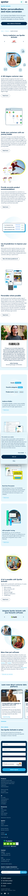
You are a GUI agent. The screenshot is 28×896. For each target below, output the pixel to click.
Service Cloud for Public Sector (7, 783)
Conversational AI (5, 799)
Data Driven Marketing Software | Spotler (4, 2)
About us (3, 822)
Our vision (3, 797)
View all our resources (6, 817)
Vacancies (3, 834)
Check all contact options (6, 863)
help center (24, 667)
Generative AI (4, 800)
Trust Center (4, 837)
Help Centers (4, 814)
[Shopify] (14, 616)
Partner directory (4, 828)
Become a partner (5, 830)
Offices (2, 824)
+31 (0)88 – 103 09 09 (5, 853)
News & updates (4, 825)
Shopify (14, 616)
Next (23, 41)
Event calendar (4, 813)
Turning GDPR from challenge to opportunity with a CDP (12, 704)
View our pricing (4, 789)
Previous (4, 41)
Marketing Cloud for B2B (6, 780)
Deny (14, 460)
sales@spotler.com (5, 861)
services (3, 662)
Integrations (3, 785)
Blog (2, 808)
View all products (4, 786)
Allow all (14, 456)
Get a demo (3, 791)
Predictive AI (3, 802)
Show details (21, 452)
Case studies (4, 810)
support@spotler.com (5, 855)
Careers (2, 832)
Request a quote (4, 792)
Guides (2, 811)
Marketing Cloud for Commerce (8, 782)
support (9, 662)
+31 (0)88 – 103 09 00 (5, 859)
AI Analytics (3, 803)
